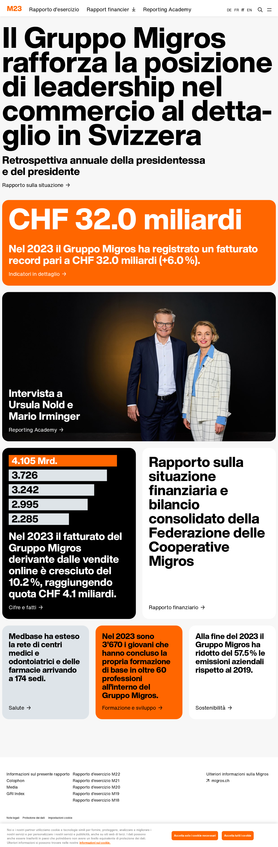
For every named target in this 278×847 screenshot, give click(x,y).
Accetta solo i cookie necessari (195, 836)
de (229, 10)
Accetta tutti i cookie (237, 836)
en (249, 10)
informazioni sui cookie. (95, 842)
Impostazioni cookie (60, 818)
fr (236, 10)
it (243, 10)
